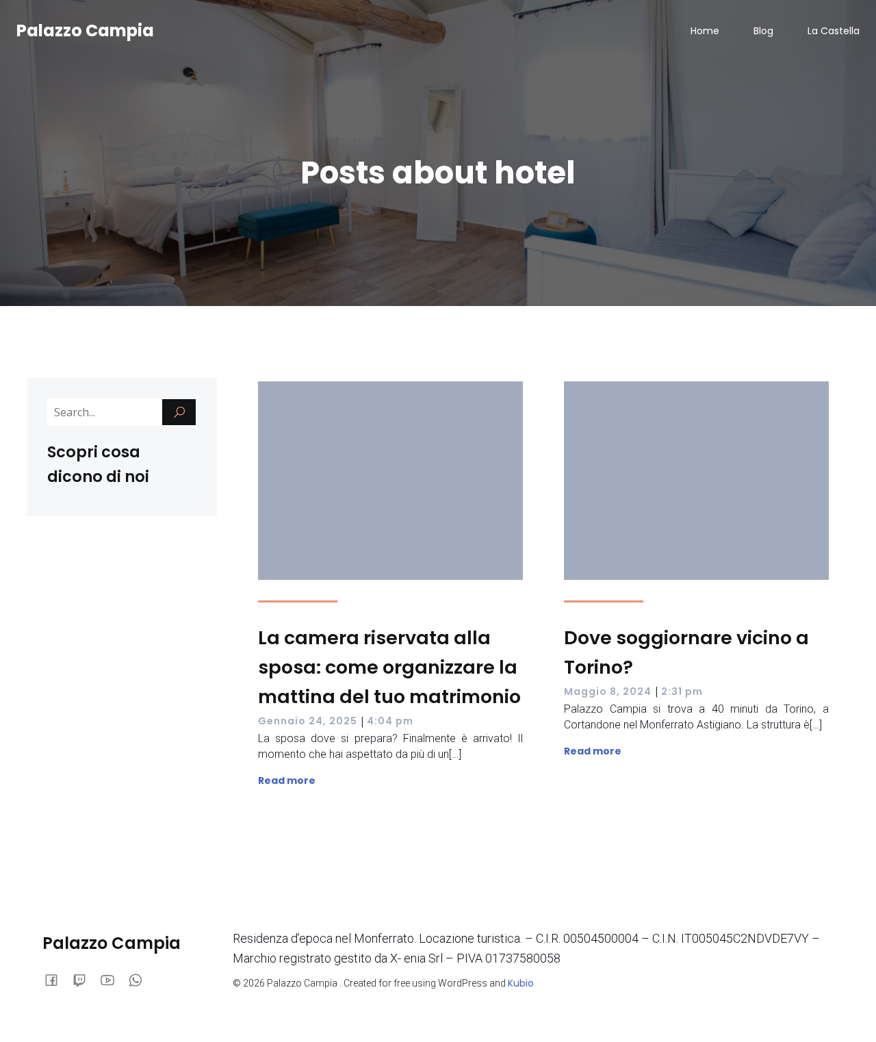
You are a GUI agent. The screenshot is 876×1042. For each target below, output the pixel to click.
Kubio (521, 983)
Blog (763, 31)
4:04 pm (390, 721)
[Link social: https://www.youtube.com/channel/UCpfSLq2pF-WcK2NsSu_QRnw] (113, 979)
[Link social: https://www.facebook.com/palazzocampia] (56, 979)
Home (705, 31)
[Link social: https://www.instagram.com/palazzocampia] (84, 979)
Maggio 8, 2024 (608, 691)
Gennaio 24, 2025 (307, 721)
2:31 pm (682, 691)
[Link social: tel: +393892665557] (141, 979)
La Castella (834, 31)
